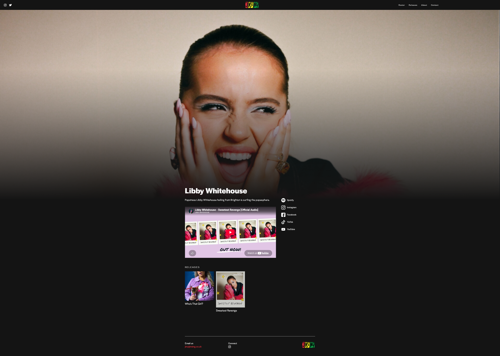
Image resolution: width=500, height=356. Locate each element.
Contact (435, 5)
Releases (413, 5)
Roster (402, 5)
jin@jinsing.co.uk (193, 346)
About (424, 5)
